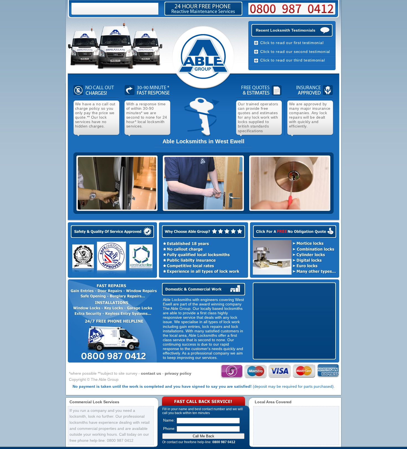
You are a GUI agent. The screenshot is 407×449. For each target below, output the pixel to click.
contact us (151, 373)
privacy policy (178, 373)
